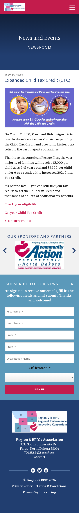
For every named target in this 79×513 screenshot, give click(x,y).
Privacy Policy (22, 486)
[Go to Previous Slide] (5, 250)
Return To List (19, 221)
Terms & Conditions (51, 486)
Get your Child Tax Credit (23, 213)
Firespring (47, 492)
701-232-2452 (32, 452)
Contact (39, 457)
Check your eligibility (21, 204)
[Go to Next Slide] (73, 250)
